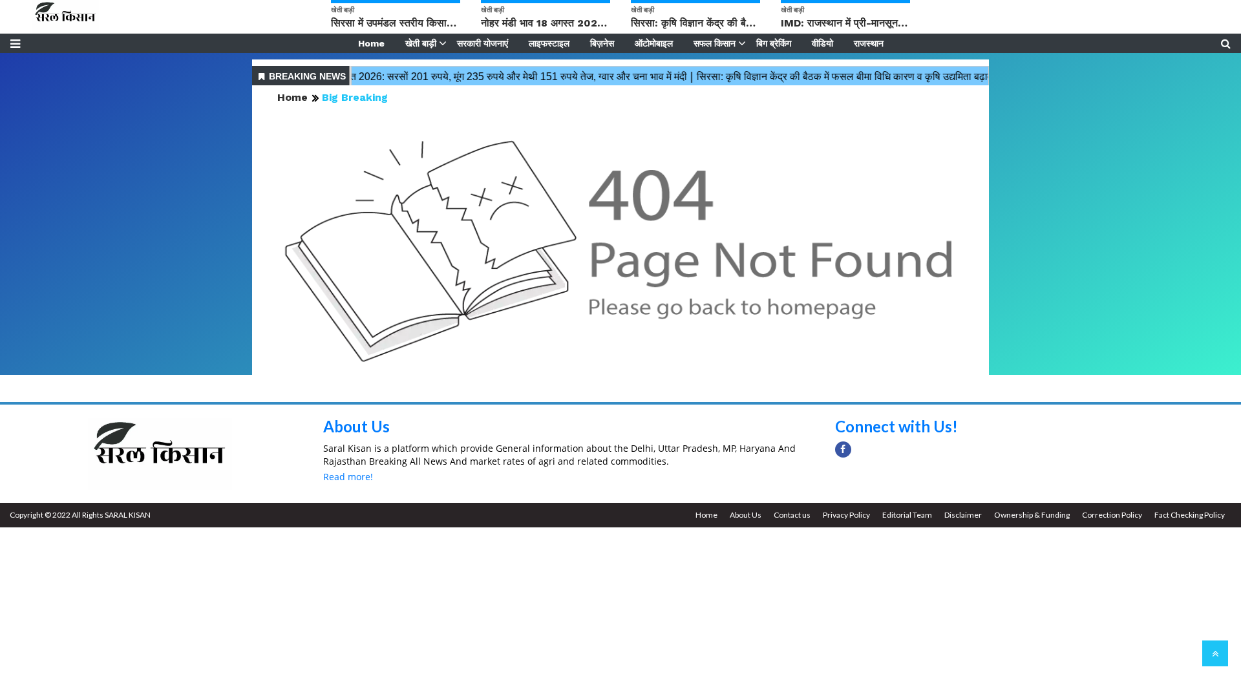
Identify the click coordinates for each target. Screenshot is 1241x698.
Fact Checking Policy (1189, 515)
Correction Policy (1112, 515)
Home (371, 43)
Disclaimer (963, 515)
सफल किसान (715, 43)
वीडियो (822, 43)
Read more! (348, 477)
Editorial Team (907, 515)
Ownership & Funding (1032, 515)
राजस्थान (869, 43)
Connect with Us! (896, 426)
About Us (356, 426)
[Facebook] (843, 449)
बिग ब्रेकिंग (773, 43)
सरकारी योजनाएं (482, 43)
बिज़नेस (602, 43)
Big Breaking (355, 97)
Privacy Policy (846, 515)
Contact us (792, 515)
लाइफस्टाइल (549, 43)
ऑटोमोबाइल (654, 43)
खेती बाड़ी (420, 43)
